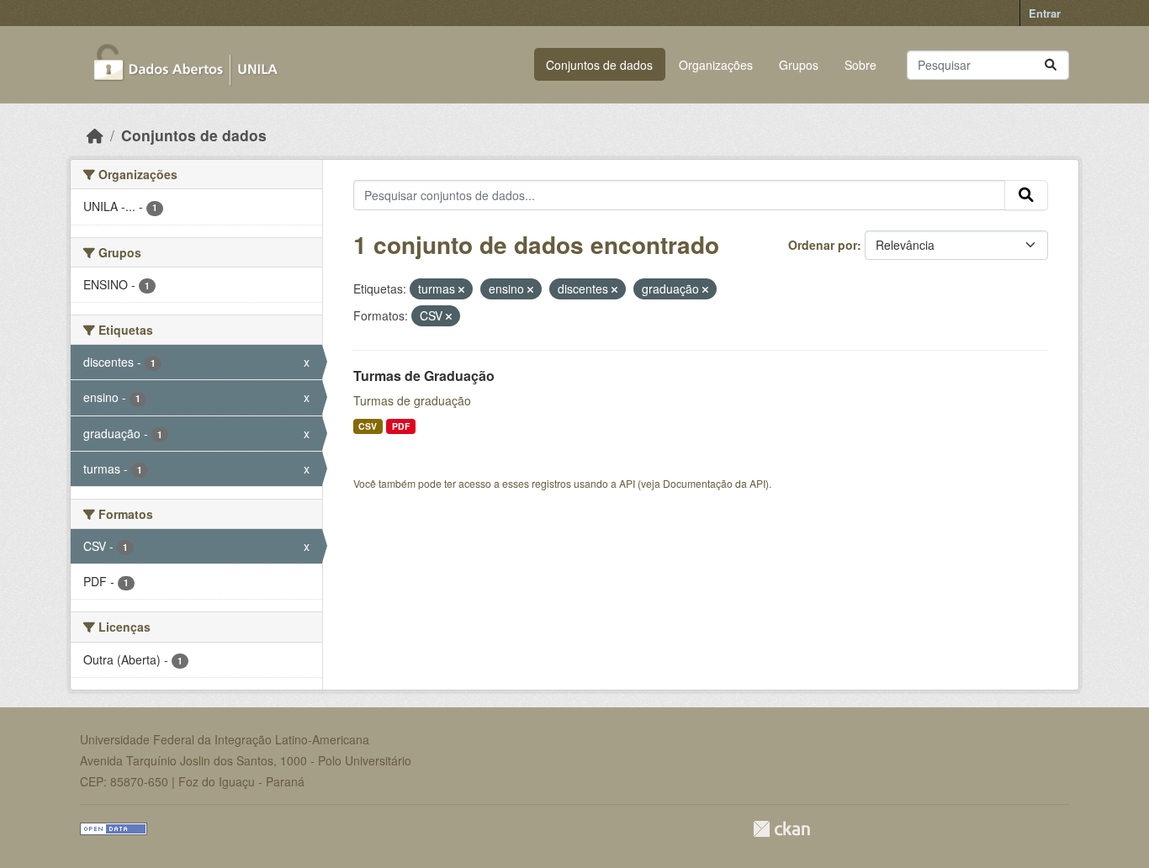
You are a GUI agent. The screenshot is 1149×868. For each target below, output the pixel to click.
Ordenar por (822, 244)
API (627, 483)
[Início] (95, 135)
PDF (401, 426)
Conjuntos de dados (599, 64)
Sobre (860, 64)
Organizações (716, 64)
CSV (367, 426)
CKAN (781, 829)
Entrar (1045, 13)
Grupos (798, 64)
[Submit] (1050, 65)
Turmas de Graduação (424, 375)
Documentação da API (714, 483)
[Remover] (461, 289)
